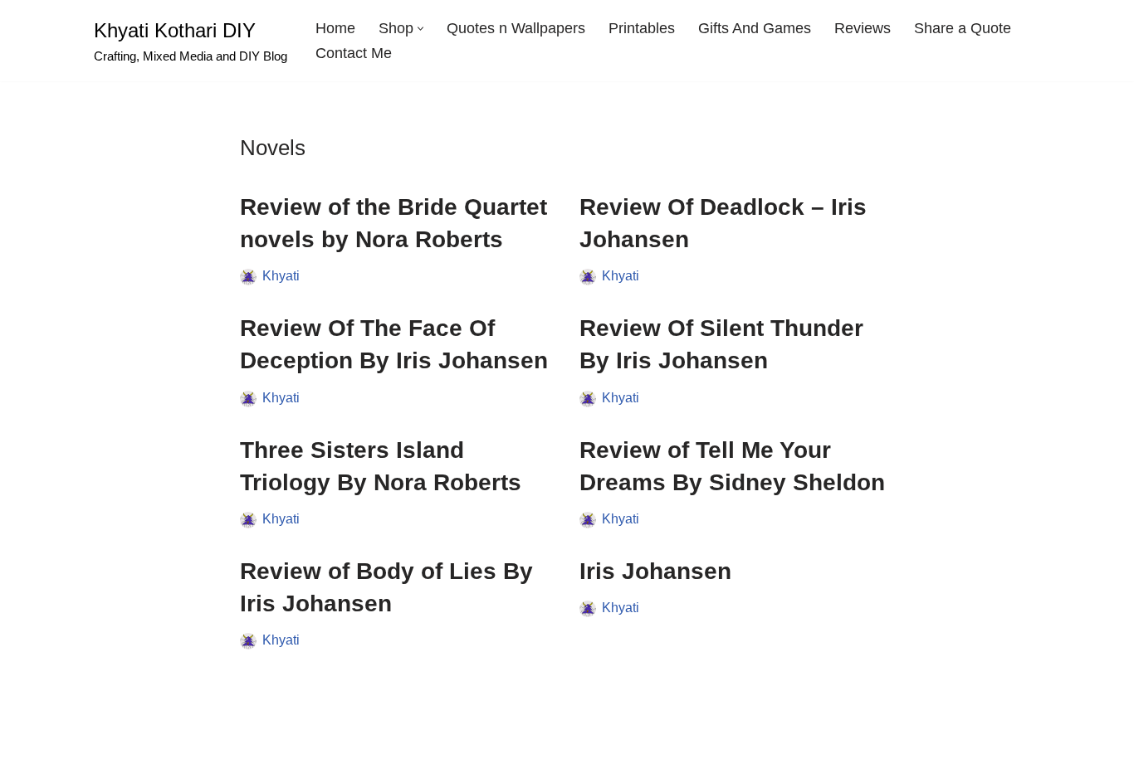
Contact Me (353, 53)
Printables (642, 28)
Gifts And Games (754, 28)
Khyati (281, 275)
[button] (420, 29)
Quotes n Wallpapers (516, 28)
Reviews (862, 28)
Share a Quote (962, 28)
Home (335, 28)
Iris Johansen (655, 571)
